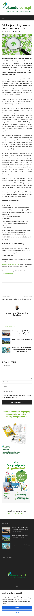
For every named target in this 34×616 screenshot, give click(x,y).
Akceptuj (17, 607)
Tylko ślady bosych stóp (25, 299)
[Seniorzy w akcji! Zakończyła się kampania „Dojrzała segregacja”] (6, 333)
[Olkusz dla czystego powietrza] (6, 341)
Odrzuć (17, 612)
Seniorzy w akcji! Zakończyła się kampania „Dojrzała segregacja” (21, 333)
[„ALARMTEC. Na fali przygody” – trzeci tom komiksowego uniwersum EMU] (6, 350)
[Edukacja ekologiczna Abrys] (17, 7)
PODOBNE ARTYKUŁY (8, 327)
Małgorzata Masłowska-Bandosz (17, 314)
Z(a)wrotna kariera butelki (9, 299)
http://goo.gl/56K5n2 (7, 273)
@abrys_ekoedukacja (17, 513)
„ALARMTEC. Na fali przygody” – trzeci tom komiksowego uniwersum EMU (22, 349)
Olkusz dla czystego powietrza (22, 339)
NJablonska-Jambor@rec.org (10, 264)
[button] (31, 17)
